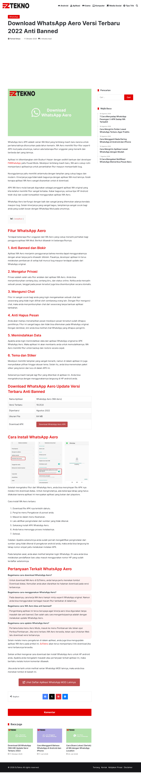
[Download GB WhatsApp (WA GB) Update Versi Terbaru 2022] (20, 736)
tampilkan (18, 219)
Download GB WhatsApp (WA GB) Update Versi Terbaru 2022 (19, 748)
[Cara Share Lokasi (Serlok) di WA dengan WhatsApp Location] (78, 736)
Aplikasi (76, 5)
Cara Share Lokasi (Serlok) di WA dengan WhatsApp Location (78, 748)
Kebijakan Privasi (115, 767)
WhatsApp (13, 17)
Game (87, 5)
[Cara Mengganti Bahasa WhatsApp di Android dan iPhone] (49, 736)
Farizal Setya (15, 39)
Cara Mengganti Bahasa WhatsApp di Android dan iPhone (49, 748)
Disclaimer (128, 767)
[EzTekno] (16, 5)
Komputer (100, 5)
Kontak (104, 767)
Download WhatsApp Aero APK (52, 424)
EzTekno (44, 643)
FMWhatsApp (14, 163)
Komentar (49, 712)
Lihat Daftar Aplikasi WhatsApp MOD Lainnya (50, 682)
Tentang (96, 767)
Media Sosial (115, 5)
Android (64, 5)
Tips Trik (129, 5)
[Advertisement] (70, 64)
